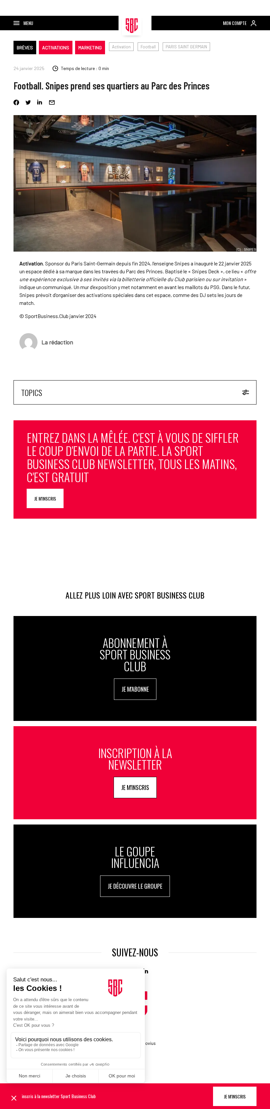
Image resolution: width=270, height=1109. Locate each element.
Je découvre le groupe (135, 886)
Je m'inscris (45, 498)
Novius (149, 1043)
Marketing (90, 47)
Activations (55, 47)
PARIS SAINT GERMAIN (186, 46)
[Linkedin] (40, 102)
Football (148, 46)
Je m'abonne (135, 689)
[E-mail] (52, 102)
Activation (121, 46)
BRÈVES (25, 47)
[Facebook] (16, 102)
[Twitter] (28, 102)
